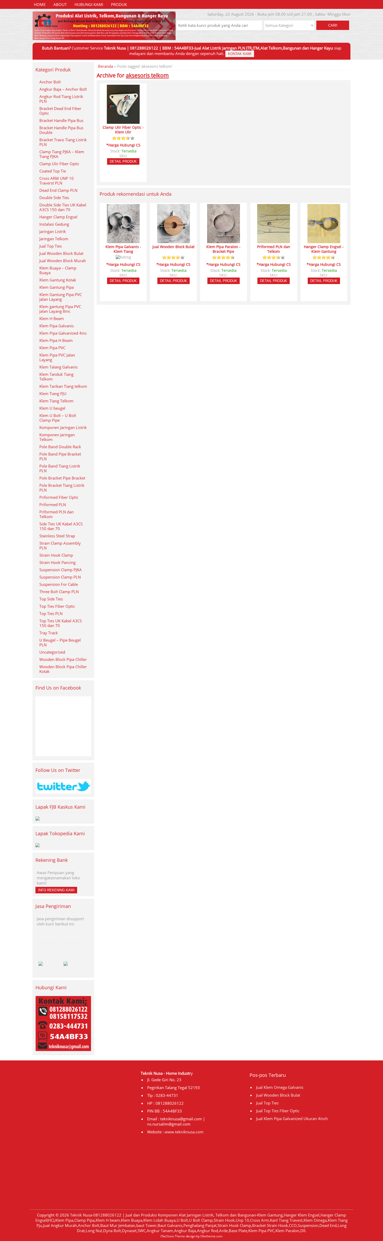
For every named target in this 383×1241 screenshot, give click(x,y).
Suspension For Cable (58, 584)
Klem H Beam (51, 318)
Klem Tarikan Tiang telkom (63, 386)
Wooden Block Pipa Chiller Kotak (63, 669)
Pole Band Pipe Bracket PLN (60, 456)
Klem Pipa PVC (52, 347)
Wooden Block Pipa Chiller (63, 659)
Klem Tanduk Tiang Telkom (56, 377)
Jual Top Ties (50, 246)
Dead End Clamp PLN (58, 190)
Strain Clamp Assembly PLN (60, 545)
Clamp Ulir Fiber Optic (59, 163)
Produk (119, 4)
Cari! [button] (332, 25)
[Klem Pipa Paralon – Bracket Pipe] (223, 240)
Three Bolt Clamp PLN (59, 591)
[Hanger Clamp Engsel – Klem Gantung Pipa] (323, 240)
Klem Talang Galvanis (58, 367)
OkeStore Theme (172, 1236)
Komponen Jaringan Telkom (57, 437)
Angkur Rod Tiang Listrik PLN (61, 99)
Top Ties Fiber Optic (57, 606)
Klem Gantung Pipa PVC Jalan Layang (60, 297)
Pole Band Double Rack (60, 446)
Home (40, 4)
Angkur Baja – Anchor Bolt (63, 89)
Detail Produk (123, 161)
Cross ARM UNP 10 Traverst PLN (56, 181)
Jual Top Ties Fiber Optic (277, 1110)
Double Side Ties (54, 197)
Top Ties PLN (51, 613)
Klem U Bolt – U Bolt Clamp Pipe (57, 418)
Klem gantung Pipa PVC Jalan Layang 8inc (60, 309)
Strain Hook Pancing (57, 562)
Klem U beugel (52, 408)
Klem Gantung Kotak (57, 279)
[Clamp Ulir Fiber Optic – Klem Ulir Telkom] (123, 121)
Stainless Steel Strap (57, 535)
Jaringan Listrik (52, 231)
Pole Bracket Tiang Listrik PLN (61, 488)
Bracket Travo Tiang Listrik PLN (63, 142)
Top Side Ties (51, 598)
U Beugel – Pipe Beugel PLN (60, 642)
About (60, 4)
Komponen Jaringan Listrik (63, 427)
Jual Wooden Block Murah (62, 260)
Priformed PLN (52, 504)
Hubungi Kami (89, 4)
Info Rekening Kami (56, 890)
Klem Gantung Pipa (56, 287)
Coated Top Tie (52, 171)
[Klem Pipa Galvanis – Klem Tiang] (123, 240)
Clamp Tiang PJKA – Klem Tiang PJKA (61, 154)
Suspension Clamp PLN (60, 577)
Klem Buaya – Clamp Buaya (57, 270)
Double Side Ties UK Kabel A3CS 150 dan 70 (62, 207)
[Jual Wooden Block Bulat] (173, 240)
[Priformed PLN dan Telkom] (273, 240)
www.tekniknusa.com (184, 1131)
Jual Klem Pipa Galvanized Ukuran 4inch (292, 1118)
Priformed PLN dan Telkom (56, 514)
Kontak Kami (239, 54)
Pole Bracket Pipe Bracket (62, 478)
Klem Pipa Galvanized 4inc (63, 333)
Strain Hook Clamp (56, 555)
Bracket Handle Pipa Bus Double (61, 130)
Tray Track (48, 632)
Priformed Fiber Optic (58, 497)
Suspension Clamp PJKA (60, 569)
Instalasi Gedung (54, 224)
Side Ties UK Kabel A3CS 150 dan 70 (61, 526)
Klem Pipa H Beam (56, 340)
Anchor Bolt (50, 81)
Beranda (105, 66)
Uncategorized (52, 652)
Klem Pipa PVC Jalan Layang (57, 357)
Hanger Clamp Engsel (58, 216)
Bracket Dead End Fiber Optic (60, 111)
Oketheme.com (211, 1236)
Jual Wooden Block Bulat (61, 253)
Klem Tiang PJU (52, 393)
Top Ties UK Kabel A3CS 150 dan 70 (60, 623)
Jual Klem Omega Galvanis (279, 1087)
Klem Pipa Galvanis (56, 325)
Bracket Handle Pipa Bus (61, 120)
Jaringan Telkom (53, 238)
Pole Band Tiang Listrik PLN (59, 468)
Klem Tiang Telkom (56, 400)
